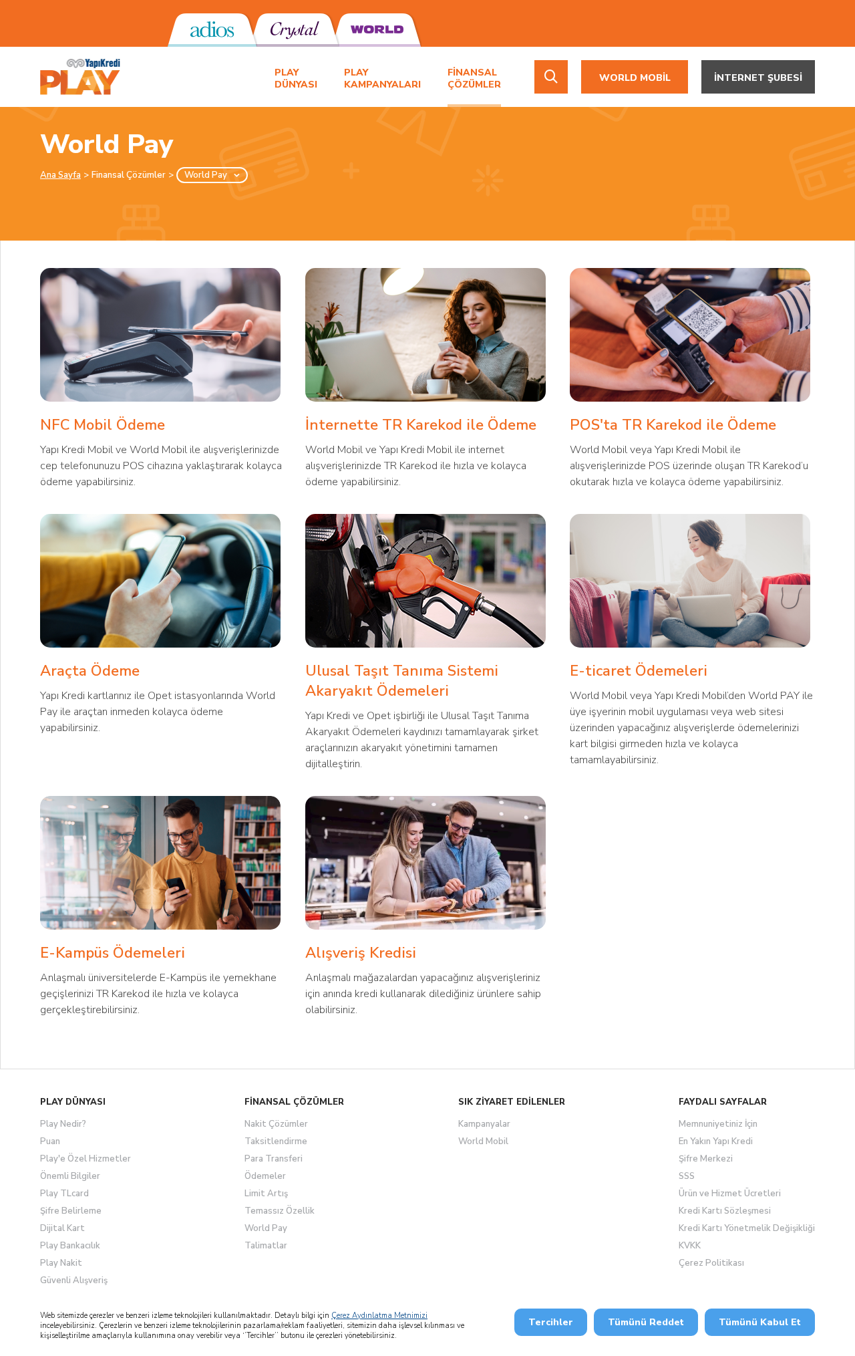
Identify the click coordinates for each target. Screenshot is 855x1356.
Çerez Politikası (711, 1263)
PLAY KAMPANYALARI (382, 79)
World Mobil (483, 1141)
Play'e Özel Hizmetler (85, 1159)
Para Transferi (273, 1159)
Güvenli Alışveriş (74, 1280)
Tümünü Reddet (646, 1322)
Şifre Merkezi (706, 1159)
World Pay (265, 1228)
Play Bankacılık (70, 1246)
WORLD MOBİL (635, 78)
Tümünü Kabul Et (760, 1322)
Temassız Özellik (279, 1211)
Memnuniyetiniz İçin (718, 1124)
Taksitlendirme (275, 1141)
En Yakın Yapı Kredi (716, 1141)
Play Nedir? (63, 1124)
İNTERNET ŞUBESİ (758, 78)
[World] (376, 30)
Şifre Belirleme (71, 1211)
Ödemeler (265, 1176)
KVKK (690, 1246)
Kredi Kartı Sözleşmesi (725, 1211)
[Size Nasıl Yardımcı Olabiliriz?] (551, 77)
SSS (687, 1176)
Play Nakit (61, 1263)
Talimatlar (265, 1246)
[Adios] (212, 30)
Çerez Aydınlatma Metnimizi (379, 1316)
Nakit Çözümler (276, 1124)
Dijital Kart (62, 1228)
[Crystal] (294, 30)
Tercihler (550, 1322)
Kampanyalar (484, 1124)
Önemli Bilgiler (70, 1176)
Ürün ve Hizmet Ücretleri (730, 1194)
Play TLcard (64, 1194)
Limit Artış (266, 1194)
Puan (50, 1141)
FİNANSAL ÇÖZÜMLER (474, 79)
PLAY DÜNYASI (296, 79)
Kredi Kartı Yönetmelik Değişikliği (747, 1228)
